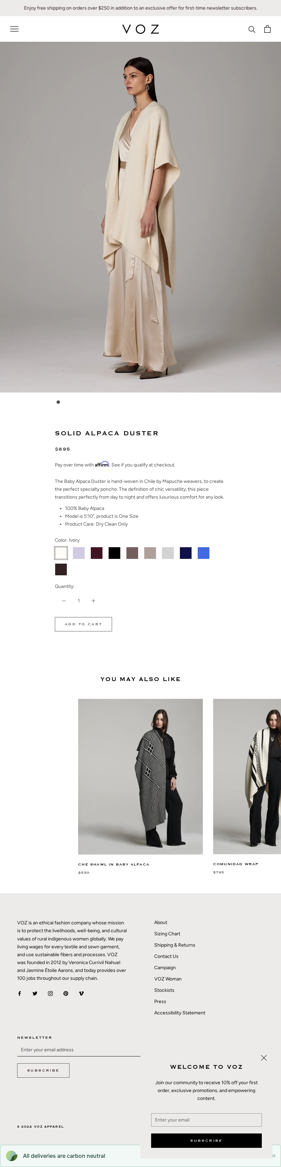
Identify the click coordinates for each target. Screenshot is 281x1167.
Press (160, 1001)
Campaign (165, 968)
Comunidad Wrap (236, 864)
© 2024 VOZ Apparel (40, 1127)
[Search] (252, 29)
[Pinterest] (65, 993)
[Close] (264, 1058)
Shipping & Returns (174, 945)
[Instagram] (50, 993)
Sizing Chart (167, 934)
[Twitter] (35, 993)
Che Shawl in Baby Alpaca (113, 864)
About (160, 922)
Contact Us (166, 956)
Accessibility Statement (179, 1013)
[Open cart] (267, 29)
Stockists (164, 990)
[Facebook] (19, 993)
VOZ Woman (168, 979)
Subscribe (206, 1141)
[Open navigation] (14, 29)
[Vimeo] (81, 993)
